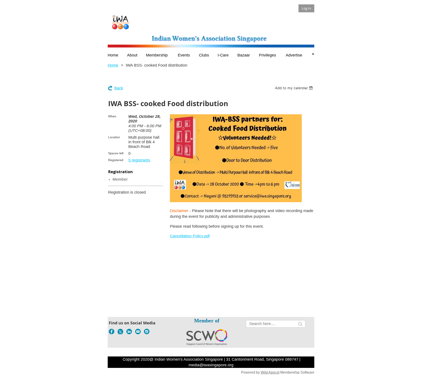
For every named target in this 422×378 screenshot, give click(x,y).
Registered (115, 160)
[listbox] (294, 88)
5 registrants (139, 160)
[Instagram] (146, 331)
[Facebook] (111, 331)
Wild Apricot (270, 372)
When (112, 116)
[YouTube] (138, 331)
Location (114, 137)
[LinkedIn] (129, 331)
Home (113, 65)
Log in (306, 8)
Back (118, 88)
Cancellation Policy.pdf (190, 236)
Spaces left (116, 153)
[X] (120, 331)
